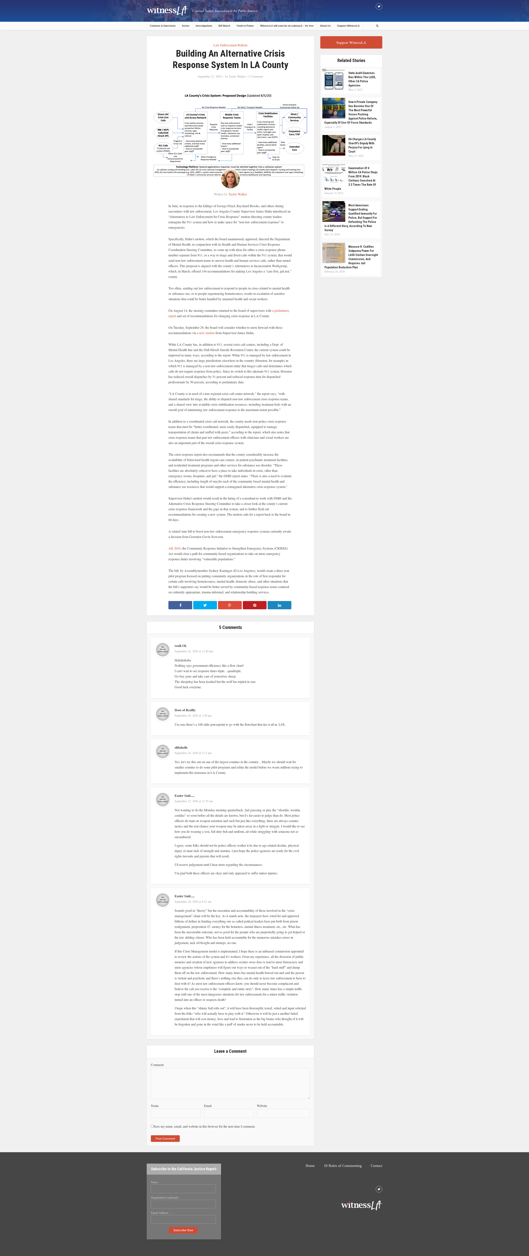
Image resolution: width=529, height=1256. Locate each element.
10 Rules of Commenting (343, 1166)
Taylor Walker (237, 76)
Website (262, 1105)
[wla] (167, 10)
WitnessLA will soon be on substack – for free (287, 25)
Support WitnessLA (348, 25)
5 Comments (255, 76)
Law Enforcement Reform (230, 45)
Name (155, 1105)
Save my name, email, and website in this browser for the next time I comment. (204, 1126)
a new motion (206, 333)
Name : (155, 1182)
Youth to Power (245, 25)
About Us (325, 25)
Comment (157, 1064)
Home (310, 1166)
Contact (376, 1166)
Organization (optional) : (165, 1197)
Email (208, 1105)
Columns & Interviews (163, 25)
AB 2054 (174, 548)
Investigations (204, 25)
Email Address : (160, 1213)
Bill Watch (224, 25)
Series (185, 25)
